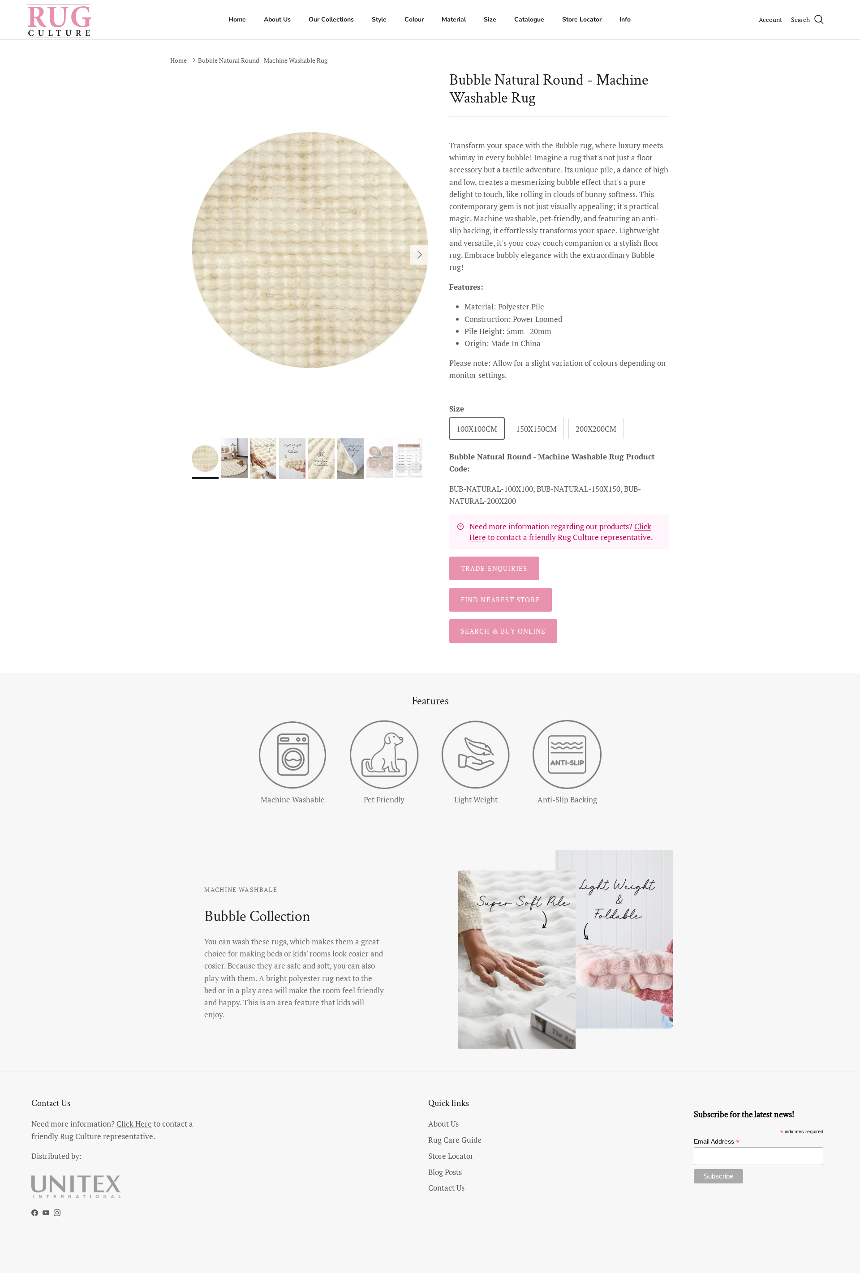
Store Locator (582, 19)
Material (454, 19)
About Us (277, 19)
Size (490, 19)
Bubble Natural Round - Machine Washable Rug (262, 60)
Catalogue (529, 19)
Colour (414, 19)
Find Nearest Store (501, 599)
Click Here (134, 1124)
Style (379, 19)
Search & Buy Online (503, 630)
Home (237, 19)
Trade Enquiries (494, 568)
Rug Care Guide (455, 1140)
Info (625, 19)
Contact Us (446, 1188)
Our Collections (331, 19)
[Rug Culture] (60, 19)
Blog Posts (445, 1172)
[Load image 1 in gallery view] (311, 250)
